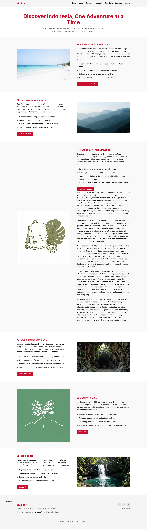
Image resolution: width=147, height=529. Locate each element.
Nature (127, 3)
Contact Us (23, 487)
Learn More (82, 431)
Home (74, 3)
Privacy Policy (125, 508)
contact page (36, 512)
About (81, 3)
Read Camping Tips (85, 189)
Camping (118, 3)
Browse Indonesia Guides (87, 84)
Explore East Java (25, 134)
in (123, 504)
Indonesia (99, 3)
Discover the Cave (25, 373)
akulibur (22, 3)
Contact (89, 3)
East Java (109, 3)
